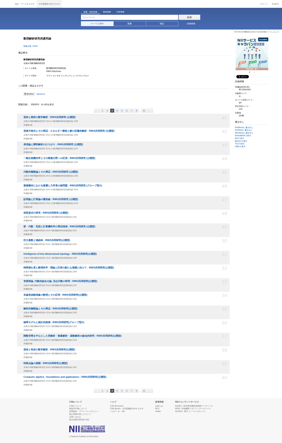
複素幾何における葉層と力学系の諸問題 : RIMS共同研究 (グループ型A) (63, 185)
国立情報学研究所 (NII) (79, 420)
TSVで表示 (240, 144)
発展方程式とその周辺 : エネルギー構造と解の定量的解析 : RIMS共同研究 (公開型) (69, 131)
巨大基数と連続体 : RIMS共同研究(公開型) (47, 240)
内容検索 (120, 12)
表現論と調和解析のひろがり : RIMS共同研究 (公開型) (53, 144)
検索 (189, 17)
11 (144, 110)
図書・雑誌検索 (90, 12)
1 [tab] (250, 72)
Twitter (158, 411)
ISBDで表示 (240, 146)
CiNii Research (117, 406)
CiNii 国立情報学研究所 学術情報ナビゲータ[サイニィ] (6, 4)
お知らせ (159, 406)
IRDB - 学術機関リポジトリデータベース (193, 408)
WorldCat (41, 94)
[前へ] (97, 111)
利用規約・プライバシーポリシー (84, 411)
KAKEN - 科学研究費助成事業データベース (194, 406)
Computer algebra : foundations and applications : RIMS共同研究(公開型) (65, 377)
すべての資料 (97, 23)
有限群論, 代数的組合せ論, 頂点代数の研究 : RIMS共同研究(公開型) (60, 281)
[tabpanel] (252, 54)
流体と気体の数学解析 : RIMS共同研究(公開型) (49, 349)
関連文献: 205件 (31, 46)
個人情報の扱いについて (80, 414)
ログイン (264, 4)
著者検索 (107, 12)
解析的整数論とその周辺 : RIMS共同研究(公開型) (51, 308)
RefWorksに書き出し (244, 127)
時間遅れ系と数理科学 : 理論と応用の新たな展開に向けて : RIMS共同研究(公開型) (69, 267)
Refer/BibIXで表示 (243, 135)
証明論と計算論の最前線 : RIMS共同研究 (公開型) (51, 199)
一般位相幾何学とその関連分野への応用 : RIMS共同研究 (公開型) (59, 158)
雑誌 (162, 23)
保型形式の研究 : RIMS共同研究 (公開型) (46, 212)
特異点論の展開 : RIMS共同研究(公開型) (46, 363)
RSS (157, 408)
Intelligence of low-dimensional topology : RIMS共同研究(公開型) (60, 254)
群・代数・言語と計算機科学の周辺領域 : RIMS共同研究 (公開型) (59, 226)
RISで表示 (239, 138)
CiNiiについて (75, 406)
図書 (129, 23)
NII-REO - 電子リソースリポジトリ (190, 411)
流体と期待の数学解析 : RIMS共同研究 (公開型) (50, 117)
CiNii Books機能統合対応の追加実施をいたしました (256, 32)
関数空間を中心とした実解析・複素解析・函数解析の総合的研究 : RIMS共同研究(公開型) (73, 335)
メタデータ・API (117, 411)
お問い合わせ (75, 417)
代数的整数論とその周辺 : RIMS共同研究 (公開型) (51, 172)
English (275, 4)
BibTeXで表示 (241, 141)
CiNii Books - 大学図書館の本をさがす (127, 408)
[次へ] (150, 111)
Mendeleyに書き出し (244, 133)
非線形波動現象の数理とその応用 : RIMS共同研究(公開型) (55, 295)
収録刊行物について (78, 408)
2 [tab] (255, 72)
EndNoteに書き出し (244, 130)
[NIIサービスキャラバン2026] (252, 54)
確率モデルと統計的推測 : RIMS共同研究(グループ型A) (54, 322)
